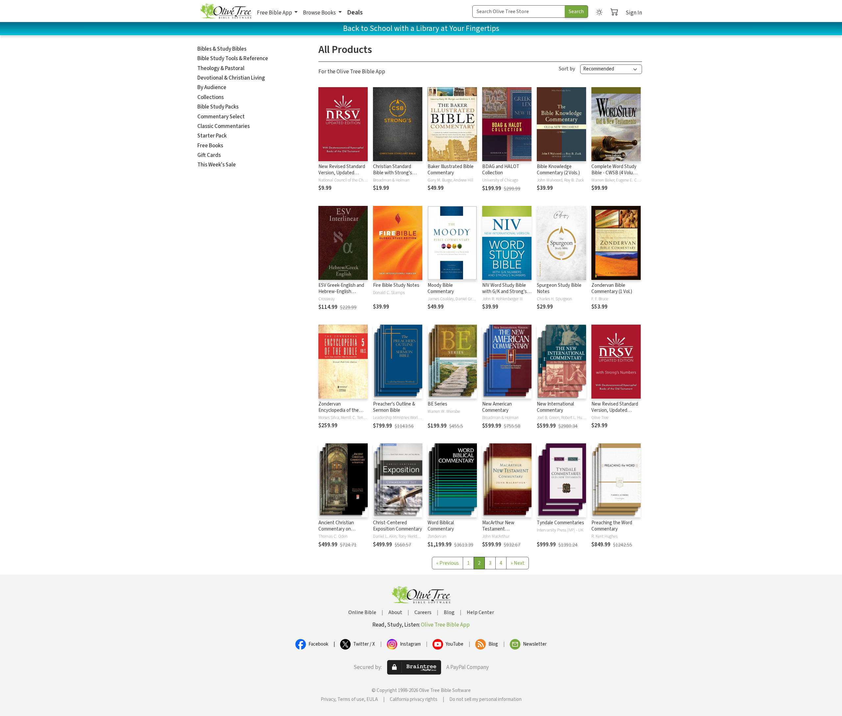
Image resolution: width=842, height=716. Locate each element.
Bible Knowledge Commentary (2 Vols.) (558, 169)
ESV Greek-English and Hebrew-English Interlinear (341, 291)
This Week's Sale (216, 165)
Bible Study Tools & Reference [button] (232, 58)
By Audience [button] (211, 87)
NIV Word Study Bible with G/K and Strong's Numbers (504, 291)
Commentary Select (221, 117)
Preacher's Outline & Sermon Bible (394, 407)
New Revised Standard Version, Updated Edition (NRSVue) (341, 173)
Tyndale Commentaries (560, 522)
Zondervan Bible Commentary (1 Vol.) (611, 288)
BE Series (437, 404)
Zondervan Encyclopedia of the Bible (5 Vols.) (338, 410)
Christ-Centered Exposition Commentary (397, 525)
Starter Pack (212, 136)
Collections (210, 97)
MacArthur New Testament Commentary (498, 529)
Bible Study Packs (217, 107)
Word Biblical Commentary (441, 525)
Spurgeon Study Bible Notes (559, 288)
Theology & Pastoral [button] (220, 68)
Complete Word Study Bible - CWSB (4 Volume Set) (615, 173)
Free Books (210, 146)
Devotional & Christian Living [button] (231, 78)
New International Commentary (555, 407)
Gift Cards (209, 155)
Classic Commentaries (223, 126)
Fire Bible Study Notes (396, 285)
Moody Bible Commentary (441, 288)
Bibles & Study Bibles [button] (221, 49)
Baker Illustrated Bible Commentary (451, 169)
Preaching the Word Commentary (611, 525)
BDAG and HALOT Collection (500, 169)
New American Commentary (497, 407)
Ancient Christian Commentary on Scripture (336, 529)
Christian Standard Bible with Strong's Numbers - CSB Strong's (392, 176)
